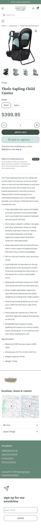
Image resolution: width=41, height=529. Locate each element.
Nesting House (23, 472)
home (4, 26)
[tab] (20, 425)
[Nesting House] (20, 8)
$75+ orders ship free (20, 2)
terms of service (9, 462)
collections (13, 26)
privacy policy (8, 458)
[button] (4, 125)
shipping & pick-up (10, 450)
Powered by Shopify (10, 475)
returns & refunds (9, 454)
